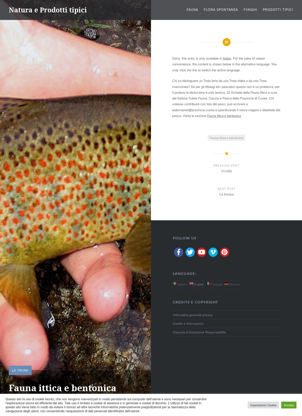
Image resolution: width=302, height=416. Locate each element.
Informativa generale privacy (192, 315)
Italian (227, 58)
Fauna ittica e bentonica (224, 115)
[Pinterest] (224, 252)
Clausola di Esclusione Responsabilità (199, 332)
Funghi (250, 9)
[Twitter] (190, 252)
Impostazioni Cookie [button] (263, 405)
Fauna (192, 9)
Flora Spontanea (221, 9)
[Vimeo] (213, 252)
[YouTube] (201, 252)
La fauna (20, 370)
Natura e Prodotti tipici (48, 9)
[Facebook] (178, 252)
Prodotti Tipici (278, 9)
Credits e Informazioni (188, 323)
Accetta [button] (289, 405)
